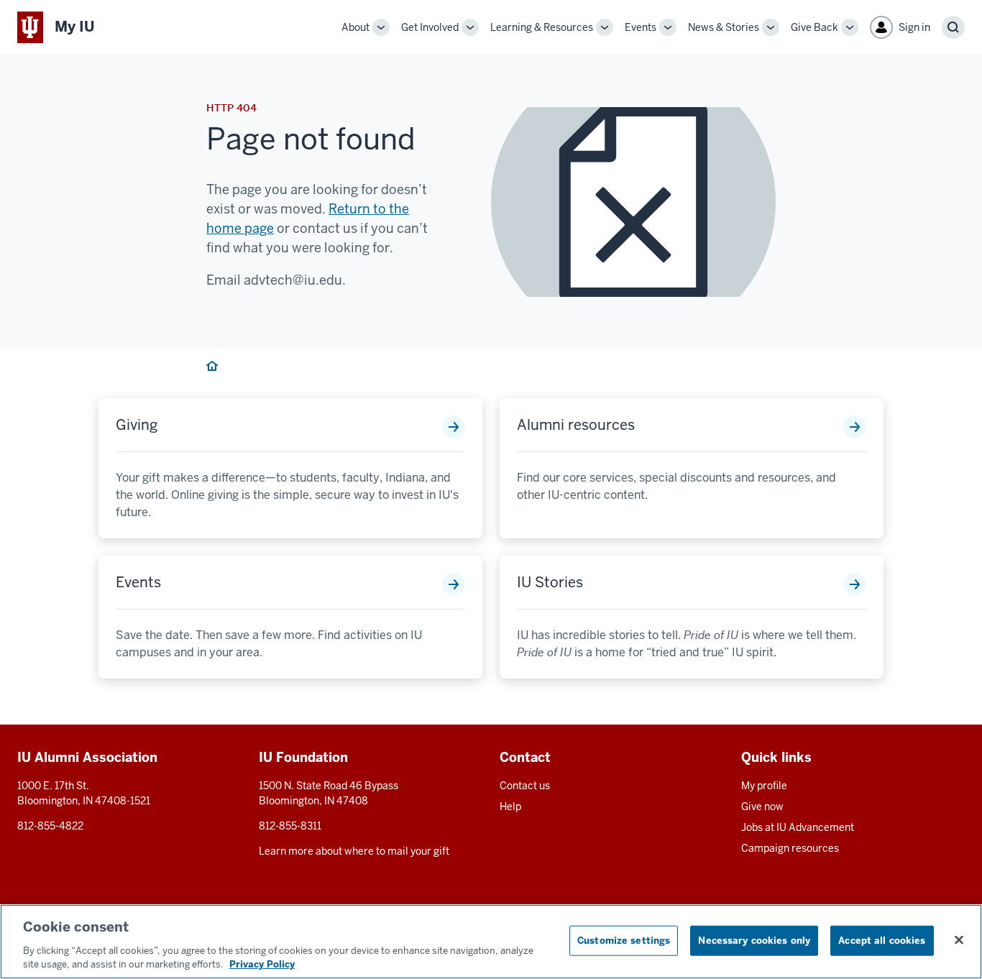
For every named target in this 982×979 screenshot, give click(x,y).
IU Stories (550, 582)
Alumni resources (576, 424)
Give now (762, 806)
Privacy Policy (262, 964)
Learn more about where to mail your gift (354, 851)
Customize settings (623, 940)
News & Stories (723, 27)
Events (640, 27)
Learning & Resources (541, 27)
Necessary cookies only (754, 940)
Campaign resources (790, 848)
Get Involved (430, 27)
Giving (137, 424)
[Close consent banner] (959, 940)
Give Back (814, 27)
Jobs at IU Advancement (797, 827)
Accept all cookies (881, 940)
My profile (764, 785)
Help (510, 806)
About (355, 27)
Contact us (525, 785)
